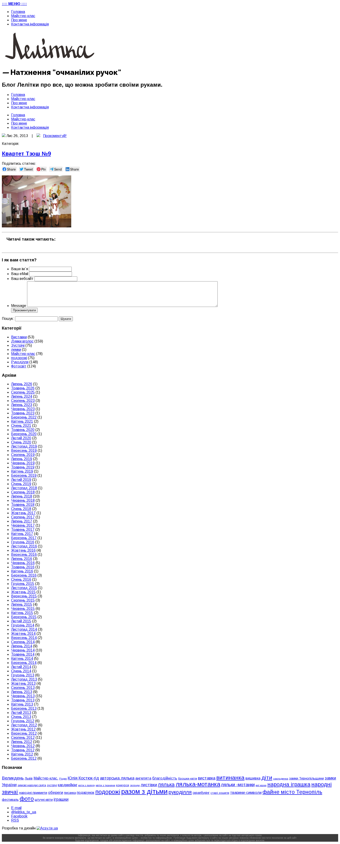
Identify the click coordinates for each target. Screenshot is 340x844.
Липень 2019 (21, 459)
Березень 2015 (24, 617)
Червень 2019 (23, 463)
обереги (55, 792)
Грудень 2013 (22, 675)
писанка (70, 793)
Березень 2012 (24, 758)
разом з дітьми (144, 791)
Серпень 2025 (23, 392)
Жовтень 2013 (23, 683)
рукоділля (180, 792)
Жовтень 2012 (23, 729)
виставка (206, 778)
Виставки (19, 337)
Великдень (13, 778)
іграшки (61, 799)
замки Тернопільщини (306, 778)
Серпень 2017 (23, 517)
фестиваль (10, 799)
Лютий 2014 (21, 667)
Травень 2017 (22, 530)
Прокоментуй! (55, 136)
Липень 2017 (21, 521)
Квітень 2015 (22, 613)
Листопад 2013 (24, 679)
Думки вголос (22, 341)
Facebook (19, 816)
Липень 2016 (21, 559)
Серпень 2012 (23, 738)
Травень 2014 (22, 654)
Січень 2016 (21, 579)
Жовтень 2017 (23, 513)
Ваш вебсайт (22, 279)
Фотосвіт (18, 366)
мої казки (261, 785)
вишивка (252, 778)
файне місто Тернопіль (292, 792)
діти (266, 777)
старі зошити (219, 793)
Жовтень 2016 (23, 550)
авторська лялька (117, 778)
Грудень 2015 (22, 584)
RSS (15, 820)
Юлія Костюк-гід (83, 778)
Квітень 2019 (22, 471)
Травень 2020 (22, 430)
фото (27, 798)
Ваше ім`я (19, 269)
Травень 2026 (22, 388)
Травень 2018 (22, 505)
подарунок (85, 793)
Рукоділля (19, 362)
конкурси (122, 785)
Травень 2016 (22, 567)
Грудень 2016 (22, 542)
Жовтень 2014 (23, 634)
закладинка (280, 778)
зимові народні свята (32, 785)
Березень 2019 (24, 475)
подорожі (19, 358)
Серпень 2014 (23, 642)
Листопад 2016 (24, 546)
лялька (166, 784)
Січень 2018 (21, 509)
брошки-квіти (187, 778)
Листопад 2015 (24, 588)
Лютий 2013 (21, 713)
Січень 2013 (21, 717)
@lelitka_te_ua (23, 812)
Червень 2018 (23, 500)
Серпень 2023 (23, 401)
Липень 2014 (21, 646)
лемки (16, 350)
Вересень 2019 (24, 451)
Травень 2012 (22, 750)
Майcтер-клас (23, 16)
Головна (18, 12)
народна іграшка (288, 784)
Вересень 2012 (24, 733)
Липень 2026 (21, 384)
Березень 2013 (24, 708)
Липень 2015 (21, 604)
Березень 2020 (24, 434)
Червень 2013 (23, 696)
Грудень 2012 (22, 721)
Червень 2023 (23, 409)
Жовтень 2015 (23, 592)
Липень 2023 (21, 405)
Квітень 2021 (22, 421)
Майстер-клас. (46, 778)
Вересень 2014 (24, 638)
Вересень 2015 (24, 596)
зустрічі (52, 785)
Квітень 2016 (22, 571)
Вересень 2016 (24, 555)
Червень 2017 (23, 525)
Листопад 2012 (24, 725)
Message (18, 306)
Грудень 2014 (22, 625)
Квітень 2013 (22, 704)
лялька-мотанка (198, 784)
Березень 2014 (24, 663)
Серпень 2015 (23, 600)
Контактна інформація (30, 24)
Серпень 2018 (23, 492)
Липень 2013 (21, 692)
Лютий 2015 (21, 621)
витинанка (230, 777)
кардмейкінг (67, 785)
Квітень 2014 (22, 659)
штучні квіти (44, 799)
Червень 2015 (23, 609)
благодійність (164, 778)
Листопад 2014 (24, 629)
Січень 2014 (21, 671)
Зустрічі (18, 345)
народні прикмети (33, 793)
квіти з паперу (86, 785)
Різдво (63, 778)
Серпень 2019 (23, 455)
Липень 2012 (21, 742)
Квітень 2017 (22, 534)
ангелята (143, 778)
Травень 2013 (22, 700)
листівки (149, 785)
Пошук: (8, 319)
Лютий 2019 (21, 480)
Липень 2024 (21, 396)
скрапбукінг (201, 793)
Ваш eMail (20, 274)
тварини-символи (246, 792)
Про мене (19, 20)
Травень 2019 (22, 467)
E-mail (16, 808)
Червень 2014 (23, 650)
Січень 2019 (21, 484)
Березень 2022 (24, 417)
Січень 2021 (21, 426)
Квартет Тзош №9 (26, 153)
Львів (29, 778)
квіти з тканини (105, 785)
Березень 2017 (24, 538)
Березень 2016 (24, 575)
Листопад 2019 (24, 446)
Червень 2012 (23, 746)
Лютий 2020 (21, 438)
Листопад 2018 (24, 488)
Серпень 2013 (23, 688)
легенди (135, 785)
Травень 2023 (22, 413)
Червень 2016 (23, 563)
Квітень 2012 (22, 754)
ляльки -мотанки (238, 784)
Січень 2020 (21, 442)
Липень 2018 (21, 496)
